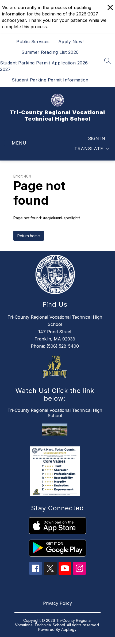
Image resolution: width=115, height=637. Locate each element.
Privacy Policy (57, 603)
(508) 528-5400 (63, 346)
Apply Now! (71, 41)
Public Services (33, 41)
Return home (28, 235)
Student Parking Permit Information (50, 80)
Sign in (96, 138)
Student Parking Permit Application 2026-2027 (45, 66)
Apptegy (68, 629)
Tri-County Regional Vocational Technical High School (54, 413)
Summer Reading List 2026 (50, 52)
